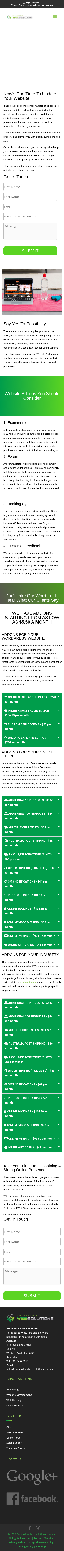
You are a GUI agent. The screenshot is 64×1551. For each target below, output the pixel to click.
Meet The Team (15, 1432)
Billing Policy (25, 1546)
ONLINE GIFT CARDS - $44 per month (31, 944)
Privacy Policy (17, 1542)
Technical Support (16, 1448)
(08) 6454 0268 (32, 2)
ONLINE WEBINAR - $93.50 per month (31, 936)
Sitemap (41, 1546)
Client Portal (13, 1437)
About (9, 1427)
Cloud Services (14, 1405)
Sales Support (14, 1442)
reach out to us (28, 982)
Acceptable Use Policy (40, 1542)
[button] (32, 699)
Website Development (19, 1394)
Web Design (13, 1389)
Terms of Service (43, 1538)
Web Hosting (13, 1400)
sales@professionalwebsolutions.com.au (29, 1369)
